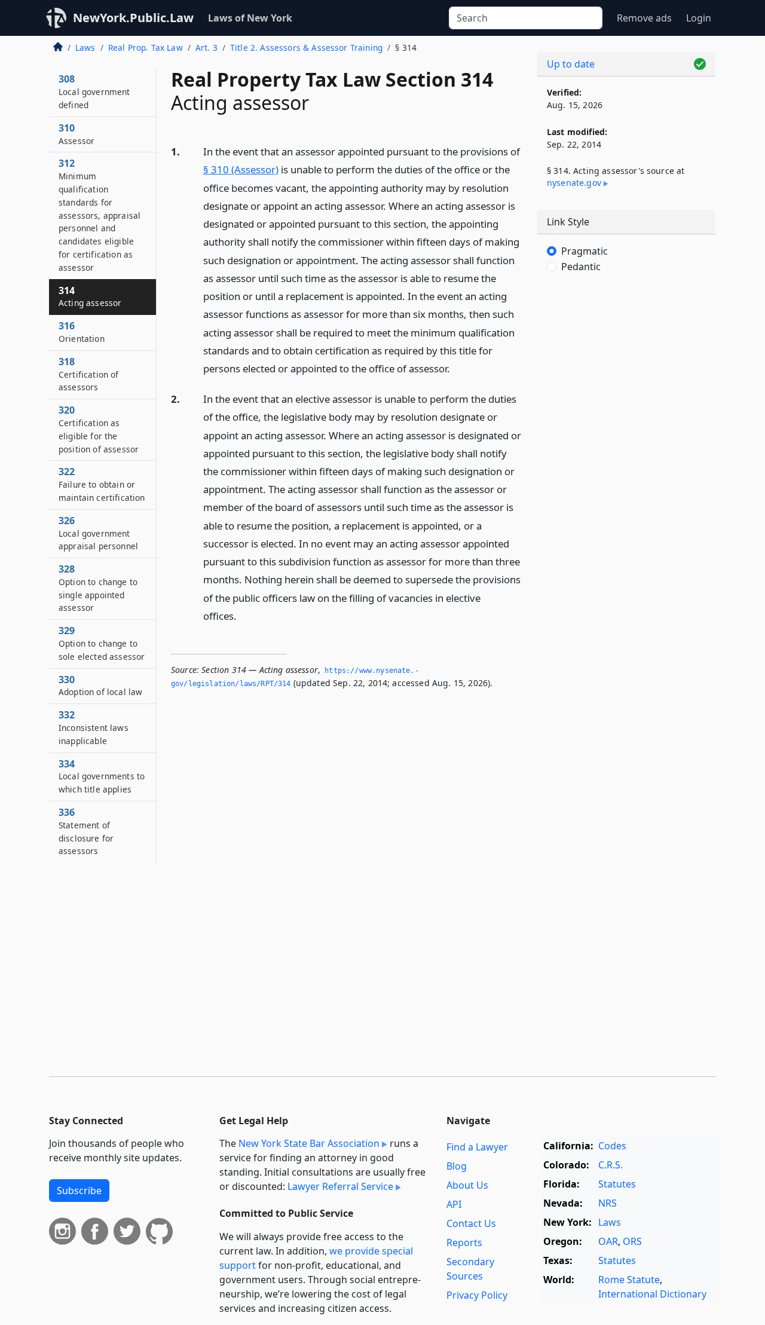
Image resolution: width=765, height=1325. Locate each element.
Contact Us (471, 1223)
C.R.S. (610, 1164)
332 (93, 727)
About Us (467, 1185)
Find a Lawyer (477, 1146)
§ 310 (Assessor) (241, 169)
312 (99, 215)
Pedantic (581, 266)
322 (102, 484)
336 (86, 831)
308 (94, 91)
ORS (632, 1241)
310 (76, 133)
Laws (85, 47)
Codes (612, 1145)
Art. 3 (206, 47)
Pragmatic (584, 251)
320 (99, 428)
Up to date (571, 64)
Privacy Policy (476, 1295)
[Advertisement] (626, 481)
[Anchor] (456, 368)
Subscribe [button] (79, 1190)
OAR (608, 1241)
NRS (607, 1203)
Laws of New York (250, 18)
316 (82, 331)
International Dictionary (652, 1293)
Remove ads (644, 18)
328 (98, 587)
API (453, 1204)
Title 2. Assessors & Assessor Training (306, 47)
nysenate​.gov (574, 182)
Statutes (617, 1184)
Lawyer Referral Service (340, 1186)
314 (90, 296)
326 (98, 533)
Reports (464, 1242)
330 (100, 685)
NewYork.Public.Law (133, 18)
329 (102, 643)
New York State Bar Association (309, 1143)
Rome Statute (629, 1279)
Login (698, 18)
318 (89, 374)
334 (102, 776)
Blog (456, 1166)
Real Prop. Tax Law (145, 47)
